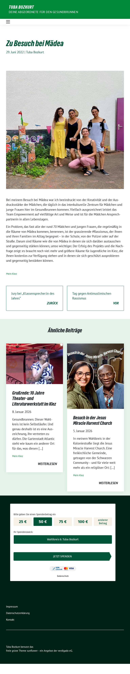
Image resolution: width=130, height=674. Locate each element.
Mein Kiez (11, 273)
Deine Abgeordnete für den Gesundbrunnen (43, 12)
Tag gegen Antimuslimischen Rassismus (95, 298)
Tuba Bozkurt (21, 7)
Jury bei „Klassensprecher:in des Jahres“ (34, 298)
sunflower (32, 650)
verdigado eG (65, 650)
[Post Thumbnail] (34, 363)
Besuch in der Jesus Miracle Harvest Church (92, 420)
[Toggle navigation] (8, 22)
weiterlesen (47, 464)
